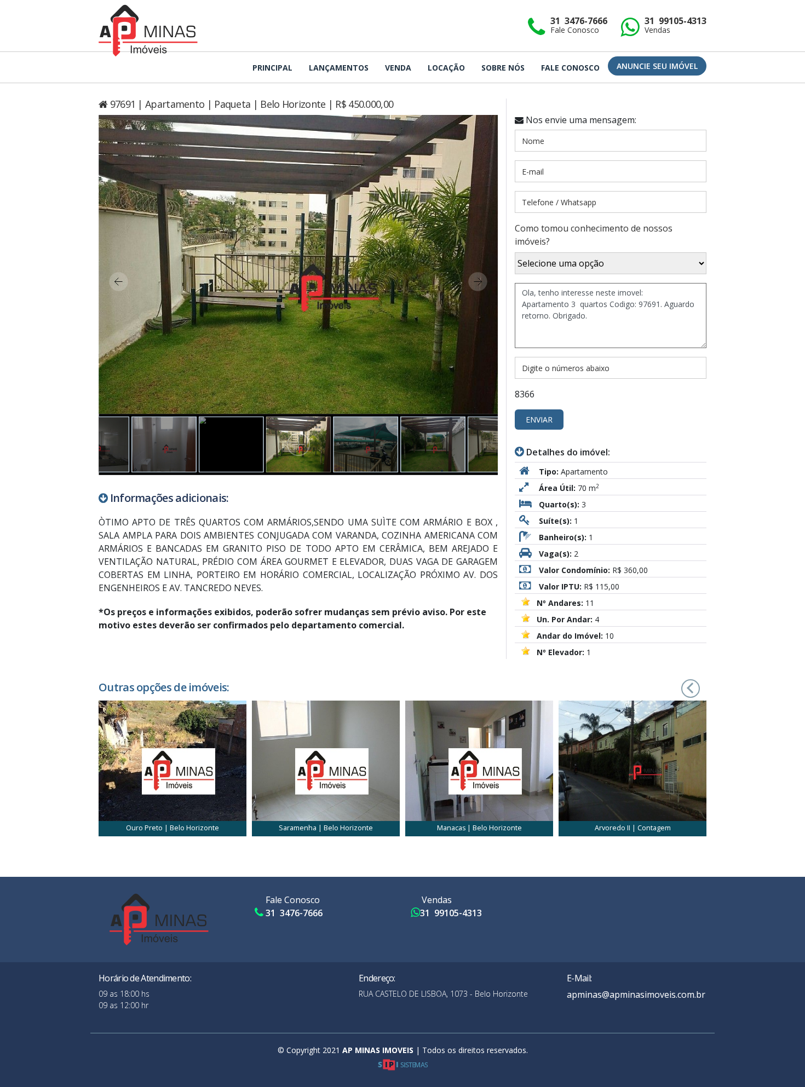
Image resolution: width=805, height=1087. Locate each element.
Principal (272, 67)
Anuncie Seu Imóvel (657, 66)
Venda (398, 67)
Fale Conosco (570, 67)
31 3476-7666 (578, 25)
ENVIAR (539, 419)
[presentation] (675, 686)
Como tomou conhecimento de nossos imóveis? (593, 234)
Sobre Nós (503, 67)
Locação (446, 67)
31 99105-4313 (675, 25)
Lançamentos (339, 67)
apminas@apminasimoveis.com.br (636, 994)
